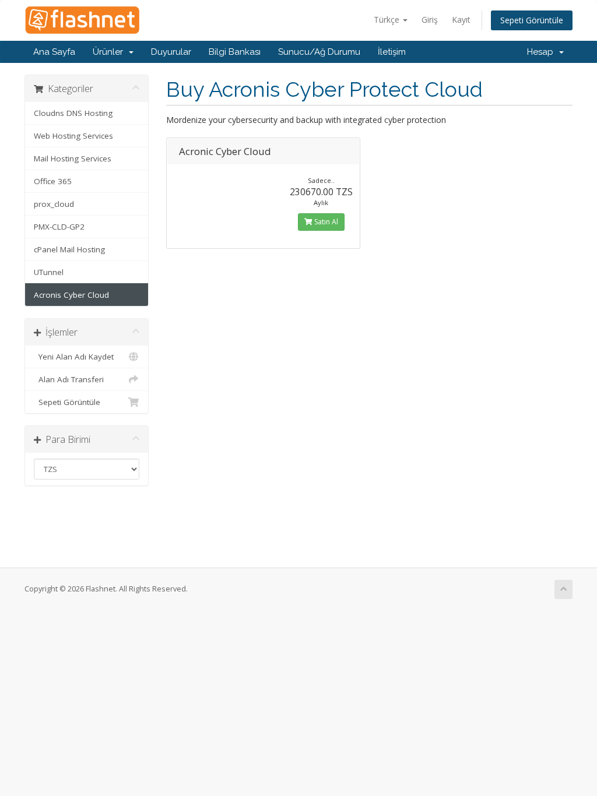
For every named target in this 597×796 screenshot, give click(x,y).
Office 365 (53, 181)
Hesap (542, 52)
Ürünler (110, 52)
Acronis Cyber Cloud (71, 295)
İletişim (392, 52)
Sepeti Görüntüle (531, 20)
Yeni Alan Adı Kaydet (74, 356)
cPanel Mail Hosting (69, 249)
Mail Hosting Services (72, 158)
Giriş (430, 19)
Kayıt (461, 19)
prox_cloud (54, 204)
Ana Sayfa (54, 52)
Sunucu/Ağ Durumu (319, 52)
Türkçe (388, 19)
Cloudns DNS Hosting (73, 113)
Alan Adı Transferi (69, 379)
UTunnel (49, 272)
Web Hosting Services (73, 136)
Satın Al (325, 222)
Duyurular (171, 52)
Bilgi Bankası (235, 52)
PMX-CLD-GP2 (59, 226)
